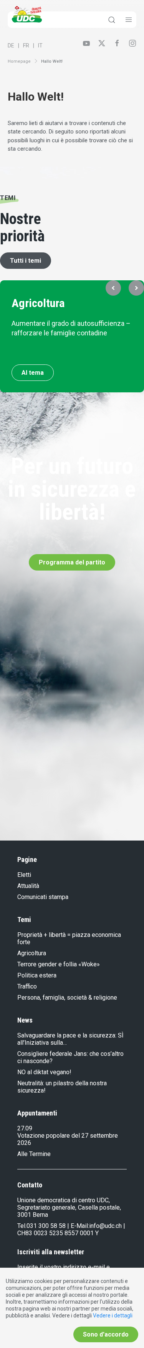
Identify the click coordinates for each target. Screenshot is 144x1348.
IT (40, 45)
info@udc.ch (105, 1225)
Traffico (27, 986)
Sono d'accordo (106, 1334)
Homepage (19, 61)
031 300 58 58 (46, 1225)
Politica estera (36, 975)
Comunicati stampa (42, 897)
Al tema (33, 372)
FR (26, 45)
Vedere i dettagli (112, 1315)
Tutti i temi (25, 260)
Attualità (28, 885)
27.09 (24, 1128)
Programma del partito (72, 562)
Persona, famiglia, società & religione (67, 997)
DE (11, 45)
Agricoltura (38, 303)
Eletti (24, 874)
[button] (113, 288)
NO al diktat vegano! (44, 1072)
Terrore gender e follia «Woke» (58, 964)
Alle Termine (34, 1154)
